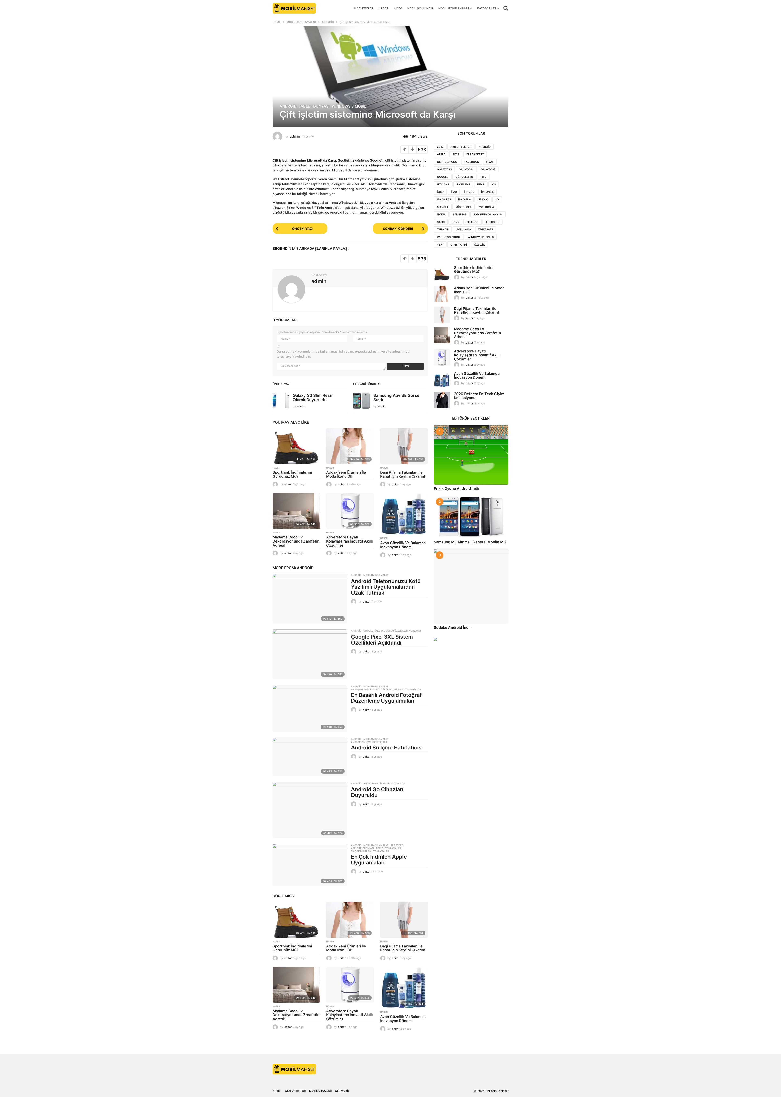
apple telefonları (362, 848)
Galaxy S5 (488, 169)
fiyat (490, 161)
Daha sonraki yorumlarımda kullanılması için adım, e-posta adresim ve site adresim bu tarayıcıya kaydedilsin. (343, 353)
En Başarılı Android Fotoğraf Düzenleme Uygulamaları (386, 689)
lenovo (483, 199)
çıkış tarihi (458, 244)
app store (396, 845)
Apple (441, 154)
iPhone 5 (487, 192)
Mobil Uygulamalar (454, 8)
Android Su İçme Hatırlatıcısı (369, 742)
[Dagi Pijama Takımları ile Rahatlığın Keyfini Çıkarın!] (404, 446)
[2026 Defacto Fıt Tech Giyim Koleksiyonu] (442, 400)
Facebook (471, 161)
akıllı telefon (460, 146)
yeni (440, 244)
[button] (505, 8)
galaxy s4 (466, 169)
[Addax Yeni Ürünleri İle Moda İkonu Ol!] (350, 446)
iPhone (469, 192)
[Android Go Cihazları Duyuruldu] (310, 810)
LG (497, 199)
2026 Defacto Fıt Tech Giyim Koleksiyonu (479, 396)
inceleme (463, 184)
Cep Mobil (342, 1090)
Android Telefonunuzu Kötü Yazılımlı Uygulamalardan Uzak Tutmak (386, 587)
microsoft (464, 207)
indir (480, 184)
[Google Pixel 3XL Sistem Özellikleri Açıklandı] (310, 654)
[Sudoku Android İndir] (471, 586)
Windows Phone (449, 237)
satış (441, 222)
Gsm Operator (295, 1090)
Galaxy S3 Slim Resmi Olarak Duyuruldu (314, 397)
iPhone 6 (464, 199)
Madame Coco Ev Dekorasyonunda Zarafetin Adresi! (296, 541)
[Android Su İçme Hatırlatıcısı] (310, 757)
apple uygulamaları (388, 848)
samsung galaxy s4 (488, 214)
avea (455, 154)
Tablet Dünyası (314, 106)
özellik (479, 244)
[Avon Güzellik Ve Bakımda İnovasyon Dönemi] (404, 514)
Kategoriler (487, 8)
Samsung (459, 214)
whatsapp (485, 229)
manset (442, 207)
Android (288, 106)
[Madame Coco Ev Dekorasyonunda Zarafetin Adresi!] (296, 511)
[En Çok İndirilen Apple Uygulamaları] (310, 865)
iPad (454, 192)
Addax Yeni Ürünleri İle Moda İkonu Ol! (346, 474)
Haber (384, 8)
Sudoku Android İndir (452, 627)
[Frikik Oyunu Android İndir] (471, 455)
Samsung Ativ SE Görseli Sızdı (397, 397)
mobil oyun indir (420, 8)
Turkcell (492, 222)
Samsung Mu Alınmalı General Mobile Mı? (470, 542)
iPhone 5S (444, 199)
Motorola (486, 207)
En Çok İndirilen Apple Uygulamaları (379, 859)
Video (398, 8)
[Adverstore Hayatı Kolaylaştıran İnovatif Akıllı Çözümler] (350, 511)
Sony (455, 222)
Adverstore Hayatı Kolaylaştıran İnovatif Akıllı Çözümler (349, 541)
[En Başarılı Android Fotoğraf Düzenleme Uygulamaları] (310, 708)
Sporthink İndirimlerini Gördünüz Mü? (292, 474)
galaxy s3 (444, 169)
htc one (443, 184)
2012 (440, 146)
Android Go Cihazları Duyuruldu (384, 783)
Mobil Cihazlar (320, 1090)
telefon (472, 222)
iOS (493, 184)
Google (442, 176)
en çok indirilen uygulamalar (370, 851)
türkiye (443, 229)
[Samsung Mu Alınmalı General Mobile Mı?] (471, 517)
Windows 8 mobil (349, 106)
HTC (484, 176)
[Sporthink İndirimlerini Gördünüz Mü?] (296, 446)
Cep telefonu (447, 161)
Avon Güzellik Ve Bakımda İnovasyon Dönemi (403, 545)
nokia (441, 214)
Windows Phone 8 (481, 237)
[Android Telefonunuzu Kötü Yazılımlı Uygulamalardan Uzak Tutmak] (310, 598)
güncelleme (464, 176)
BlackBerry (475, 154)
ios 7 (440, 192)
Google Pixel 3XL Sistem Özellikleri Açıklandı (392, 630)
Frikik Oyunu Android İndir (457, 488)
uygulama (463, 229)
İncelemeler (364, 8)
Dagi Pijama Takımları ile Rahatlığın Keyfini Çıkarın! (402, 474)
